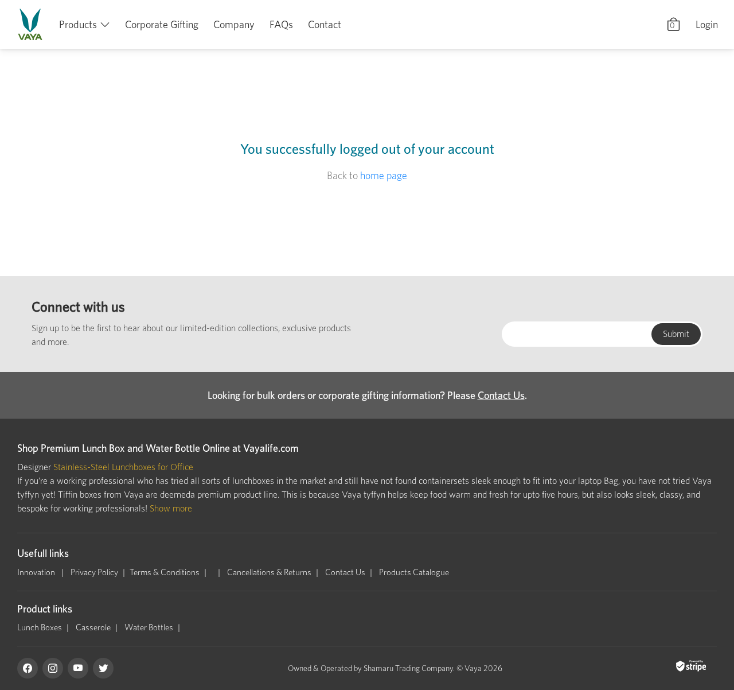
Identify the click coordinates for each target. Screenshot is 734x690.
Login (707, 24)
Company (234, 24)
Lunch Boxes (39, 627)
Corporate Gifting (161, 24)
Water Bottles (148, 627)
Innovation (37, 572)
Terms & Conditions (165, 572)
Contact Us (501, 395)
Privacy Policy (94, 572)
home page (383, 175)
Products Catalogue (414, 572)
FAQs (281, 24)
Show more (171, 508)
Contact (324, 24)
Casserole (93, 627)
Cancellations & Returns (269, 572)
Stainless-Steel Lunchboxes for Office (123, 467)
